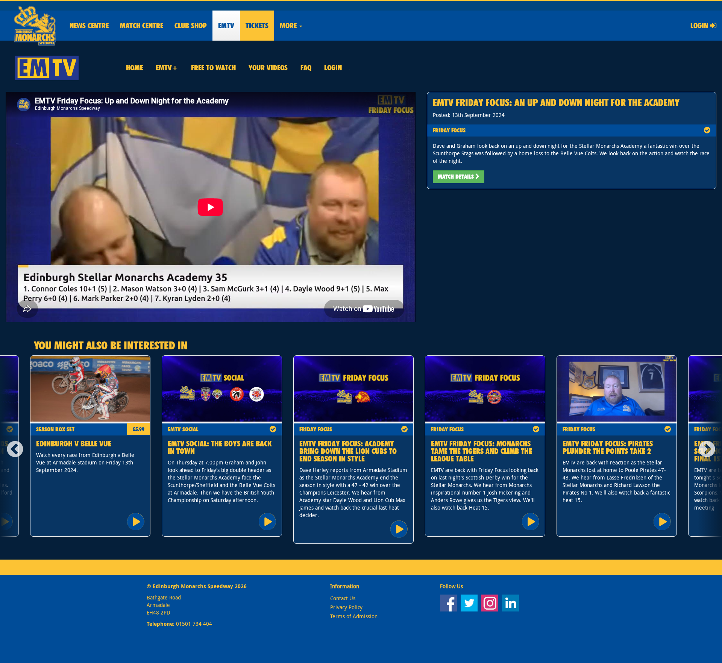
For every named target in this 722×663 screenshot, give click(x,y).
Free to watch (213, 67)
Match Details (456, 176)
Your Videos (268, 67)
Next (710, 450)
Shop (190, 25)
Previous (12, 450)
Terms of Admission (354, 616)
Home (134, 67)
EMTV (226, 25)
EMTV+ (167, 67)
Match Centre (141, 25)
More (289, 25)
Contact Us (342, 598)
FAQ (305, 67)
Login (700, 25)
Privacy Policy (346, 607)
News (89, 25)
